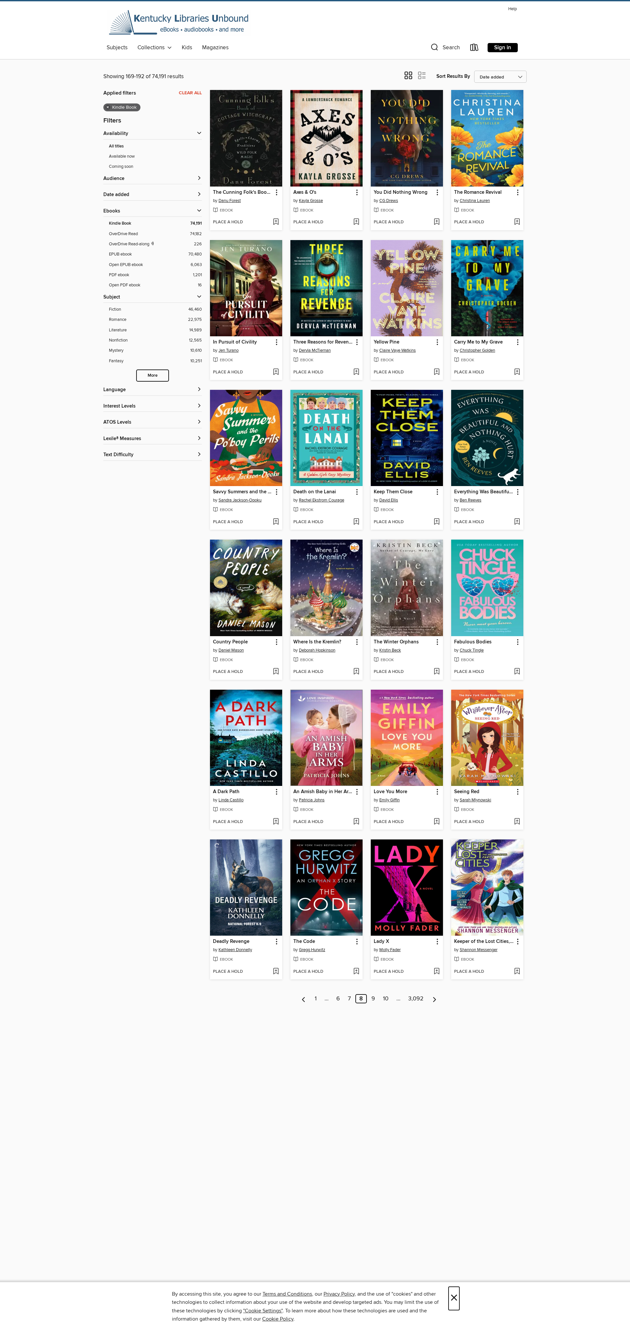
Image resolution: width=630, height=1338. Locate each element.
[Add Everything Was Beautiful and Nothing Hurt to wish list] (517, 522)
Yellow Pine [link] (386, 342)
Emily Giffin (389, 800)
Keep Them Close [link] (393, 492)
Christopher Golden (477, 350)
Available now (122, 156)
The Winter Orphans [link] (396, 642)
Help (512, 9)
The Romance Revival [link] (478, 192)
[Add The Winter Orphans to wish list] (436, 672)
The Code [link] (304, 942)
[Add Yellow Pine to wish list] (436, 372)
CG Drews (388, 200)
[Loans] (474, 48)
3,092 (416, 998)
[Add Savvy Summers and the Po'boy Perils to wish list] (276, 522)
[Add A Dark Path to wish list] (276, 822)
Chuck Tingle (472, 650)
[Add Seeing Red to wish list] (517, 822)
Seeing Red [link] (466, 792)
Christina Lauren (475, 200)
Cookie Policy (277, 1319)
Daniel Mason (231, 650)
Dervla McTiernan (315, 350)
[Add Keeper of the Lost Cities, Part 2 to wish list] (517, 972)
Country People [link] (230, 642)
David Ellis (388, 500)
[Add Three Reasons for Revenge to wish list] (356, 372)
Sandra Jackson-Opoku (240, 500)
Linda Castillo (231, 800)
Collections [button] (152, 47)
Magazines (215, 47)
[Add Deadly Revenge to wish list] (276, 972)
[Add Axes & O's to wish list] (356, 222)
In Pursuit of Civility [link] (235, 342)
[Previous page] (303, 999)
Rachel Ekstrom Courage (321, 500)
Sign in (502, 47)
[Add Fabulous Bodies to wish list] (517, 672)
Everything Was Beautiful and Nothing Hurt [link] (484, 492)
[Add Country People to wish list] (276, 672)
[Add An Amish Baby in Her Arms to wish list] (356, 822)
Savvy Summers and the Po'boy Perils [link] (243, 492)
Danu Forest (230, 200)
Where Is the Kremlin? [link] (317, 642)
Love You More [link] (390, 792)
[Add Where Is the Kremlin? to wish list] (356, 672)
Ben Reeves (470, 500)
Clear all (190, 93)
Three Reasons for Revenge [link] (323, 342)
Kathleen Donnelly (235, 949)
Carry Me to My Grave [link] (478, 342)
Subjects (117, 47)
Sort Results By (453, 76)
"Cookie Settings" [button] (263, 1310)
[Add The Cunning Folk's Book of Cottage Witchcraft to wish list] (276, 222)
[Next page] (434, 999)
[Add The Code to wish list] (356, 972)
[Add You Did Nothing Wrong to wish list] (436, 222)
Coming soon (121, 166)
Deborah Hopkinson (317, 650)
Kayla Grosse (311, 200)
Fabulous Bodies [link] (473, 642)
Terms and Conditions (287, 1294)
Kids (187, 47)
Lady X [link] (381, 942)
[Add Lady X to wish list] (436, 972)
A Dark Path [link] (226, 792)
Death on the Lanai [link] (314, 492)
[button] (445, 48)
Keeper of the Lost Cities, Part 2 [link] (484, 942)
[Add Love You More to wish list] (436, 822)
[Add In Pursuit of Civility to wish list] (276, 372)
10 (385, 998)
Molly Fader (390, 949)
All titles (116, 146)
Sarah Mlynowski (475, 800)
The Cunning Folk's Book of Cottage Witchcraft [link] (243, 192)
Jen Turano (229, 350)
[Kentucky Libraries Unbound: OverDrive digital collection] (179, 22)
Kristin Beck (390, 650)
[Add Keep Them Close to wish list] (436, 522)
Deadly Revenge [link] (231, 942)
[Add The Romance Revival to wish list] (517, 222)
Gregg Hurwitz (312, 949)
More (153, 375)
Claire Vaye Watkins (397, 350)
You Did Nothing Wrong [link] (401, 192)
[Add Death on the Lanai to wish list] (356, 522)
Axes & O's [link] (304, 192)
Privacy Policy (339, 1294)
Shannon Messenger (478, 949)
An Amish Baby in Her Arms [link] (323, 792)
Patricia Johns (312, 800)
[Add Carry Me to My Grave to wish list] (517, 372)
